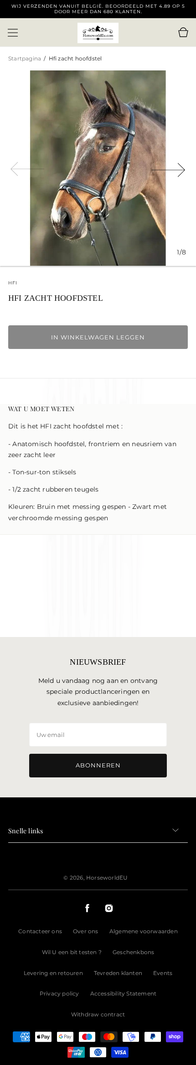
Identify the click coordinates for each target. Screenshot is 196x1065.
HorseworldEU (107, 877)
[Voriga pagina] (27, 168)
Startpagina (25, 58)
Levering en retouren (53, 973)
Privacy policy (59, 993)
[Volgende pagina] (168, 168)
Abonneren (98, 765)
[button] (13, 33)
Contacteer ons (40, 931)
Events (162, 973)
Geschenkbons (133, 952)
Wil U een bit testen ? (72, 952)
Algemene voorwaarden (143, 931)
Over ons (85, 931)
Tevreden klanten (118, 973)
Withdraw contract (98, 1014)
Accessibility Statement (123, 993)
